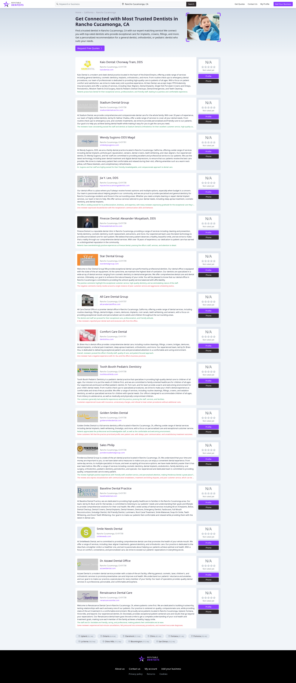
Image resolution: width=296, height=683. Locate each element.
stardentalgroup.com (109, 263)
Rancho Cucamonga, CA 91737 (113, 301)
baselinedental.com (108, 496)
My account (151, 668)
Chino (155, 636)
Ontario (109, 636)
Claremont (132, 636)
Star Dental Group (111, 256)
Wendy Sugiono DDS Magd (117, 137)
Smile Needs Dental (109, 529)
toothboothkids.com (109, 374)
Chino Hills (112, 641)
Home (78, 12)
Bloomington (139, 641)
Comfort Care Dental (113, 332)
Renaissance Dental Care (116, 593)
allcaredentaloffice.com (110, 304)
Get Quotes (240, 4)
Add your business (171, 668)
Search (191, 4)
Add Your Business (283, 4)
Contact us (134, 668)
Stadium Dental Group (114, 102)
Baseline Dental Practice (116, 488)
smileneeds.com (104, 536)
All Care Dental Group (114, 296)
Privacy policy (136, 674)
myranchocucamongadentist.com (115, 185)
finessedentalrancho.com (111, 226)
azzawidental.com (108, 568)
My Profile (264, 4)
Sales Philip (107, 445)
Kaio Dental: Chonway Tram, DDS (121, 62)
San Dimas (166, 641)
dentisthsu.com (107, 339)
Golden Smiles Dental (114, 413)
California (88, 12)
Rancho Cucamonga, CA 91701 (113, 142)
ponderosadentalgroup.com (112, 452)
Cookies (163, 674)
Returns (151, 674)
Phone (208, 81)
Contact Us (252, 4)
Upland (86, 636)
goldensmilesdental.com (110, 420)
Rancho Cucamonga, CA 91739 (113, 67)
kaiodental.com (106, 69)
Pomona (200, 636)
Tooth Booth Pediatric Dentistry (120, 367)
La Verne (87, 641)
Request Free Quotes (88, 48)
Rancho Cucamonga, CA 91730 (113, 107)
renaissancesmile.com (109, 600)
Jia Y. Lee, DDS (109, 178)
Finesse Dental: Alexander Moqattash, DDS (128, 218)
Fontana (177, 636)
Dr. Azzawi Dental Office (115, 561)
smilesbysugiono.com (109, 145)
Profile (208, 76)
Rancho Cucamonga (106, 12)
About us (120, 668)
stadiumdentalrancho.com (111, 110)
